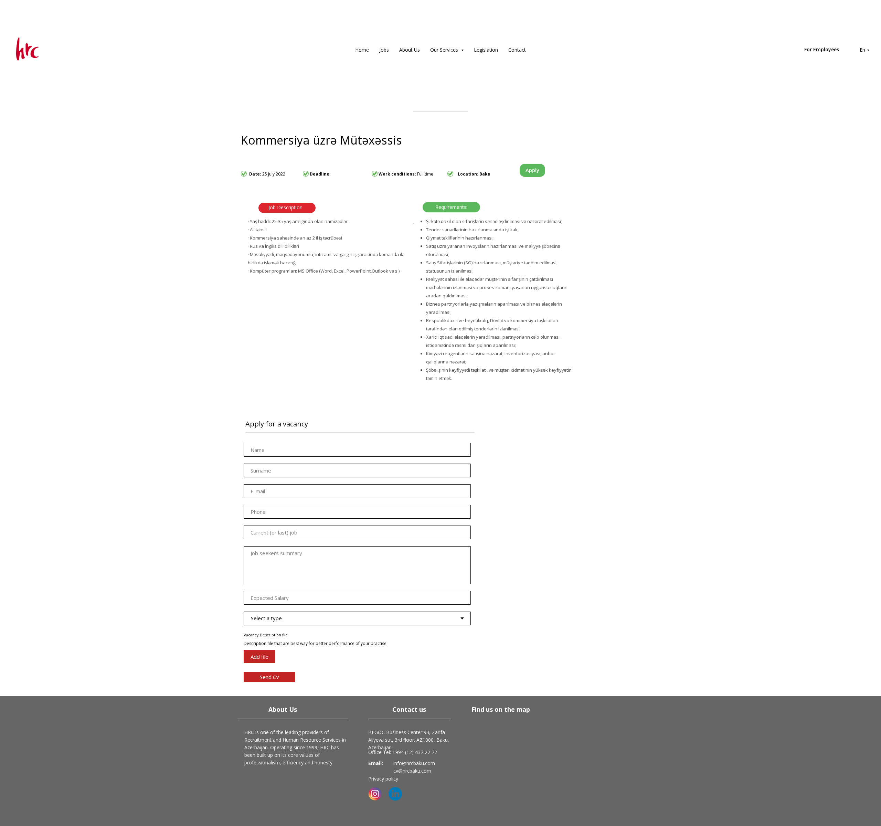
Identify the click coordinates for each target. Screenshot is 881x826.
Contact (517, 49)
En (862, 49)
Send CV (269, 677)
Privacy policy (383, 778)
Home (362, 49)
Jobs (384, 49)
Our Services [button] (444, 49)
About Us (409, 49)
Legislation (486, 49)
